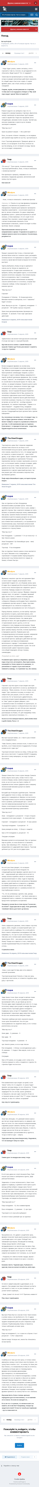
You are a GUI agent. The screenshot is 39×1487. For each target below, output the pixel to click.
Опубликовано (17, 64)
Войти (19, 1445)
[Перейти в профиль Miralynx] (4, 63)
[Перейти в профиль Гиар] (4, 160)
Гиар (9, 159)
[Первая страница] (2, 53)
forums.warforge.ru (19, 1482)
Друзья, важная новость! (17, 3)
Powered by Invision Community (19, 1484)
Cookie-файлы (19, 1479)
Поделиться (10, 1457)
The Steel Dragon (15, 438)
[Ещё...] (35, 63)
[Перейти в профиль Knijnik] (4, 105)
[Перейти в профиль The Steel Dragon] (4, 439)
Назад (7, 53)
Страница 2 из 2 (19, 53)
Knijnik (8, 41)
